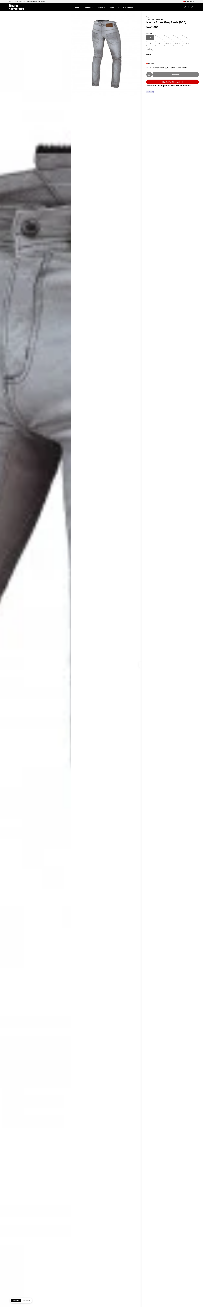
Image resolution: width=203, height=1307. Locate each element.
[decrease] (148, 58)
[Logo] (16, 7)
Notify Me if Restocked (172, 82)
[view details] (140, 665)
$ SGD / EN (188, 1)
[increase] (157, 58)
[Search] (185, 7)
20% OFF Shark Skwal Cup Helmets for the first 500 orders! (27, 1)
